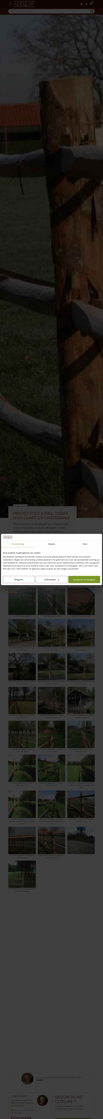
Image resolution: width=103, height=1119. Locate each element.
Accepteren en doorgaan (84, 579)
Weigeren (19, 579)
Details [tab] (51, 544)
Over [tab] (85, 544)
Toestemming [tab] (18, 544)
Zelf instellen (50, 579)
